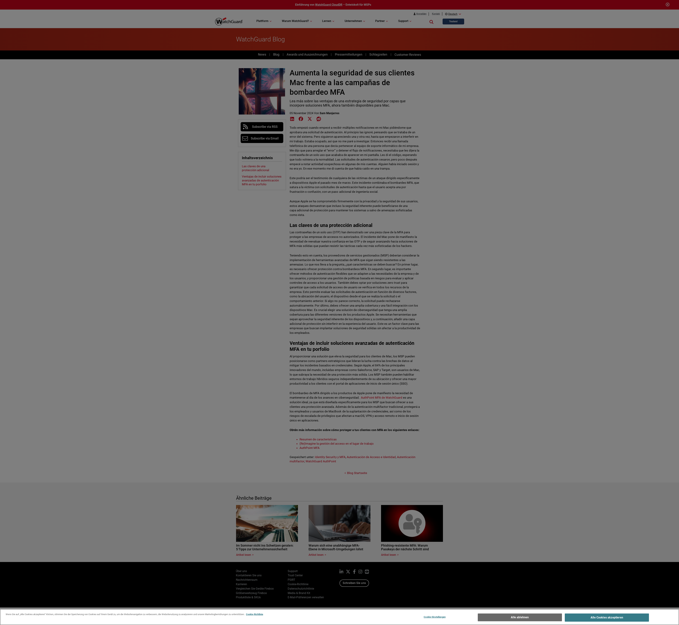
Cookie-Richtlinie (254, 614)
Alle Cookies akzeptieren (607, 617)
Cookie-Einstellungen (435, 617)
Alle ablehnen (520, 617)
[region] (339, 617)
